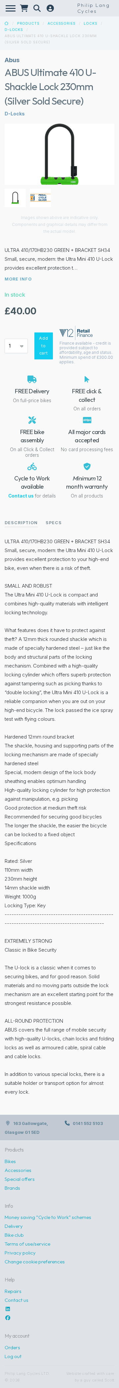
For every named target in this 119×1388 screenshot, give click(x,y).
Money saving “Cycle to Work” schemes (48, 1217)
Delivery (14, 1226)
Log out (13, 1356)
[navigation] (11, 8)
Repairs (13, 1291)
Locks (90, 23)
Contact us (21, 496)
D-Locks (14, 30)
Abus (12, 59)
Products (28, 23)
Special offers (20, 1179)
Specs (54, 522)
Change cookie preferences (35, 1261)
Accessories (61, 23)
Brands (12, 1188)
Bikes (10, 1161)
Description (21, 522)
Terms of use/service (27, 1244)
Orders (12, 1347)
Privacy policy (20, 1253)
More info (18, 279)
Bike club (14, 1235)
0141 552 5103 (88, 1123)
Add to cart (43, 345)
